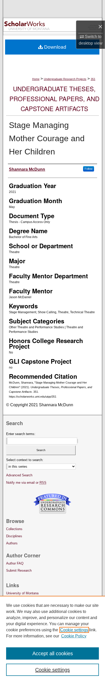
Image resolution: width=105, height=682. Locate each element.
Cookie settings (74, 630)
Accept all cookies (52, 653)
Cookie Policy (73, 636)
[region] (52, 639)
